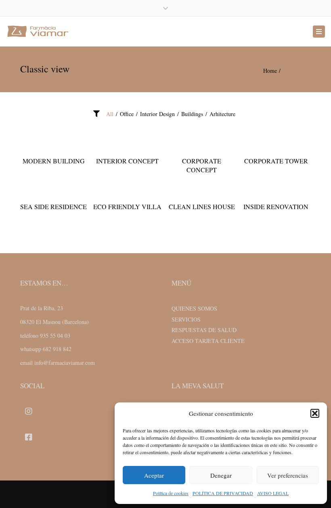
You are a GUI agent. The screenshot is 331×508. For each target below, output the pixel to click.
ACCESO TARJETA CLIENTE (208, 341)
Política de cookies (171, 493)
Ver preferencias (287, 475)
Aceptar (154, 475)
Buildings (192, 114)
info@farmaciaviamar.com (64, 362)
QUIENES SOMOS (194, 308)
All (109, 114)
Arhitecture (222, 114)
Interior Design (157, 114)
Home (270, 70)
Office (127, 114)
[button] (315, 413)
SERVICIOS (186, 319)
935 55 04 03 (55, 335)
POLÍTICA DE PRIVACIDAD (223, 493)
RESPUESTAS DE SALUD (204, 330)
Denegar (221, 475)
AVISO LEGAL (273, 493)
